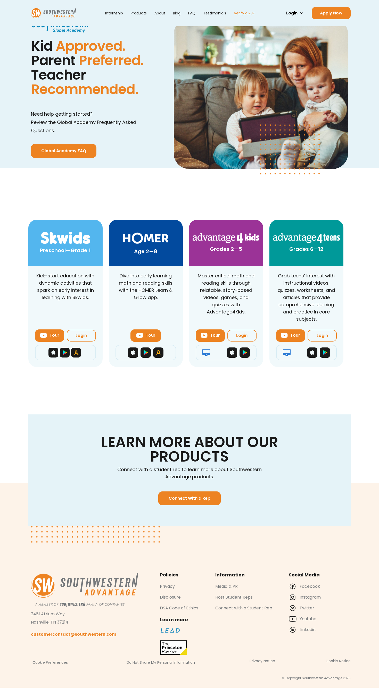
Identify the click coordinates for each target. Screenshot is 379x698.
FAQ (191, 13)
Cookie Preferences (50, 662)
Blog (176, 13)
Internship (114, 13)
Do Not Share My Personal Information (161, 662)
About (159, 13)
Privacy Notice (262, 660)
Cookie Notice (338, 660)
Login (292, 13)
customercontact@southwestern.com (73, 634)
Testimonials (214, 13)
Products (139, 13)
